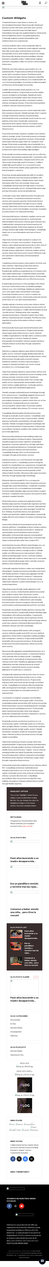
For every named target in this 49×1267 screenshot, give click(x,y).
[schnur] (27, 1124)
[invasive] (34, 1129)
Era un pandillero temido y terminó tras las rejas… (24, 885)
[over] (12, 1124)
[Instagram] (31, 1159)
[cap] (11, 1129)
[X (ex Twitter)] (19, 1159)
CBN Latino (36, 1251)
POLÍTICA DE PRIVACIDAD (17, 1243)
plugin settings (27, 826)
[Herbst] (19, 1124)
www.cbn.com (32, 1241)
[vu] (33, 1124)
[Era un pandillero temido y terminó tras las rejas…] (24, 873)
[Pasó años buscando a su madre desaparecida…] (24, 848)
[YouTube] (21, 1206)
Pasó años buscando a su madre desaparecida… (24, 860)
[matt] (33, 1127)
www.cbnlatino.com (18, 1241)
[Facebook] (13, 1159)
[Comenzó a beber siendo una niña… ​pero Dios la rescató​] (24, 899)
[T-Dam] (17, 1129)
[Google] (25, 1159)
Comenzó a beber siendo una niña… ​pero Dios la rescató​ (24, 912)
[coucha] (25, 1129)
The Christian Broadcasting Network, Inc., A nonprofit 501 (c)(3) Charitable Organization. (24, 1255)
